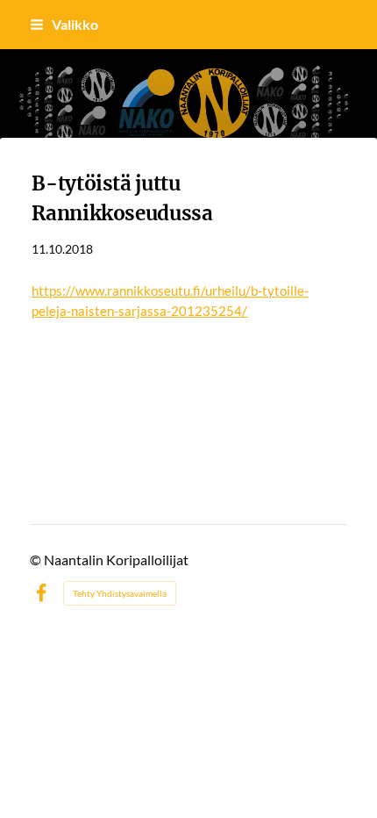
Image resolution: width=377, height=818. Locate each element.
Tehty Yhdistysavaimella (120, 593)
